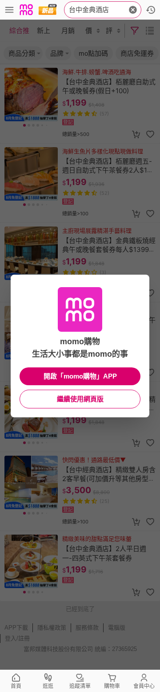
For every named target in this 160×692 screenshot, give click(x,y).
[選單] (9, 9)
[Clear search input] (132, 9)
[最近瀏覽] (150, 9)
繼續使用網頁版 (80, 399)
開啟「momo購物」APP (80, 376)
